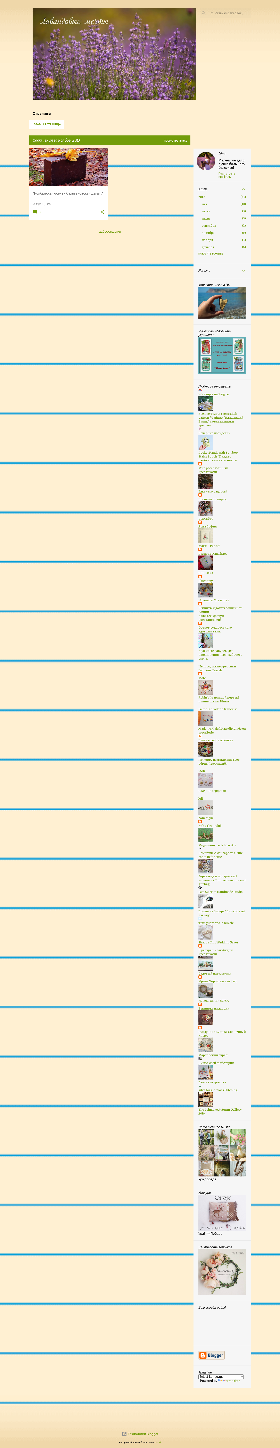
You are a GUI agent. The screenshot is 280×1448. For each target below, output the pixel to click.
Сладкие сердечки (212, 791)
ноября (207, 240)
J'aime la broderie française (217, 709)
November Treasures (213, 600)
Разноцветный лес (212, 554)
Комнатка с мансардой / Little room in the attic (220, 855)
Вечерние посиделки (214, 433)
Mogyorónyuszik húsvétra (217, 845)
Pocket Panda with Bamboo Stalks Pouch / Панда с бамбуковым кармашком (218, 456)
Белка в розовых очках (215, 740)
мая (204, 204)
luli (200, 798)
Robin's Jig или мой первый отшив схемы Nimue (218, 699)
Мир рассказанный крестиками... (213, 470)
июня (206, 211)
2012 (201, 197)
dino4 (158, 1442)
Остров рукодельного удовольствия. (215, 629)
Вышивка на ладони (213, 1008)
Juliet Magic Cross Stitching (218, 1090)
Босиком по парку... (213, 499)
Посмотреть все (175, 140)
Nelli (201, 771)
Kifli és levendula (210, 826)
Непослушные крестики (217, 666)
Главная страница (47, 124)
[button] (102, 212)
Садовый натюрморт (214, 973)
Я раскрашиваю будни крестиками (215, 952)
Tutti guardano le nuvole (216, 923)
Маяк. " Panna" (209, 546)
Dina (222, 154)
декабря (208, 247)
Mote (202, 678)
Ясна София (207, 526)
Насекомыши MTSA (213, 1001)
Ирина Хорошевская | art (217, 981)
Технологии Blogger (142, 1434)
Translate (233, 1381)
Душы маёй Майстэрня (216, 1063)
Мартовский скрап (213, 1055)
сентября (209, 226)
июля (206, 218)
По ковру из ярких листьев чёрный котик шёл (219, 761)
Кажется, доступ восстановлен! (211, 618)
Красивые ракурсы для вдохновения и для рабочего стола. (220, 654)
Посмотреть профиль (227, 175)
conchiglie (206, 818)
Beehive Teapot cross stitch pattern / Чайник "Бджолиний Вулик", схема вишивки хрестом (220, 419)
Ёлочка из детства (212, 1082)
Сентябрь (205, 519)
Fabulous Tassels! (210, 670)
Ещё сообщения (110, 231)
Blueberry (205, 581)
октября (208, 233)
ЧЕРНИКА (205, 573)
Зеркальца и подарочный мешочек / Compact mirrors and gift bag (222, 880)
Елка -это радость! (212, 491)
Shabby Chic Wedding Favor (218, 942)
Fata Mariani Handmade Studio (220, 892)
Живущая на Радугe (213, 394)
